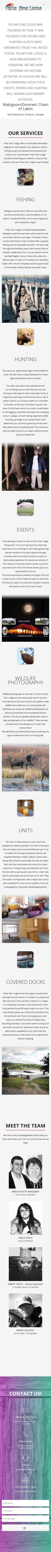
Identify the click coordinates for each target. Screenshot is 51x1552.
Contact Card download (25, 1491)
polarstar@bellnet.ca (25, 1469)
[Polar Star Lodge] (22, 5)
